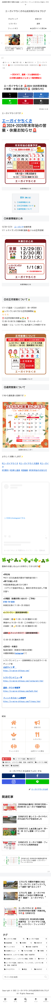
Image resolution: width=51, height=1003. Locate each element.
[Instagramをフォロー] (13, 781)
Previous (2, 43)
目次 (22, 197)
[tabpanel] (14, 42)
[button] (41, 101)
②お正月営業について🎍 (26, 206)
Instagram (19, 653)
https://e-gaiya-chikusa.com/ (16, 671)
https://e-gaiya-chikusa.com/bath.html (20, 691)
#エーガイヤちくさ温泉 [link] (29, 463)
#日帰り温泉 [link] (15, 470)
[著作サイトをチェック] (13, 775)
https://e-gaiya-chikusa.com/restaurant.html (23, 681)
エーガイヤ (19, 227)
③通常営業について (24, 209)
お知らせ (7, 759)
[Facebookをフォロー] (37, 775)
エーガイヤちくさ (17, 121)
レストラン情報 (42, 762)
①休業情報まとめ (23, 202)
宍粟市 (7, 765)
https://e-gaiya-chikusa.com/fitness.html (22, 701)
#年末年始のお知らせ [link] (38, 470)
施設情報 (16, 765)
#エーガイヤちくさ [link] (10, 463)
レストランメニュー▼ (12, 677)
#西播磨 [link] (24, 470)
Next (49, 43)
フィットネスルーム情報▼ (14, 698)
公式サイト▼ (9, 667)
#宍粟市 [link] (5, 470)
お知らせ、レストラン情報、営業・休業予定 (19, 762)
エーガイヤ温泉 (20, 759)
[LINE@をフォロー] (37, 781)
